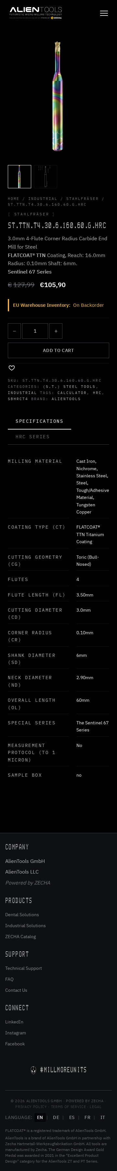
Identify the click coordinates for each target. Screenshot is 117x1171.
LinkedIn (14, 1022)
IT (102, 1117)
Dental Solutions (22, 914)
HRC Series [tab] (33, 437)
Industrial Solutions (25, 925)
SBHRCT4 (18, 399)
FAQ (9, 979)
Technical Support (23, 968)
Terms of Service (68, 1106)
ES (72, 1117)
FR (87, 1117)
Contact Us (16, 990)
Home (14, 198)
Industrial (43, 198)
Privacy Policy (31, 1106)
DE (56, 1117)
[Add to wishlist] (12, 367)
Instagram (15, 1033)
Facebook (15, 1044)
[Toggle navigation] (104, 13)
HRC (97, 392)
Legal (95, 1106)
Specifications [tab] (39, 421)
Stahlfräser (82, 198)
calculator (72, 392)
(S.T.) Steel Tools (69, 386)
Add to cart (58, 350)
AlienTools (66, 399)
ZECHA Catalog (20, 936)
